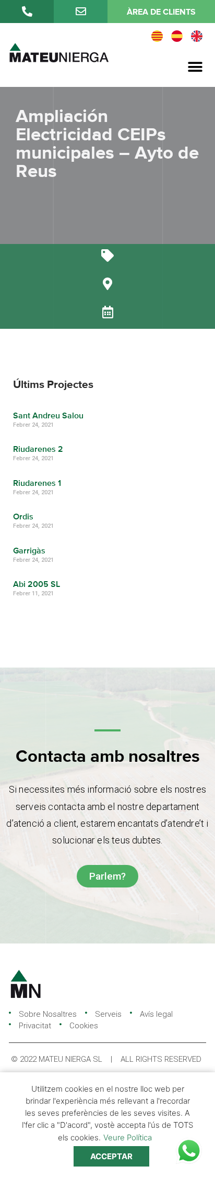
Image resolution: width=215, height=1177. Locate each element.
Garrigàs (29, 551)
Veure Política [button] (127, 1137)
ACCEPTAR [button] (111, 1156)
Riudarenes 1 (37, 484)
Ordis (23, 517)
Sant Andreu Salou (48, 416)
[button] (195, 67)
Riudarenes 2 (38, 450)
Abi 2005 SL (36, 585)
